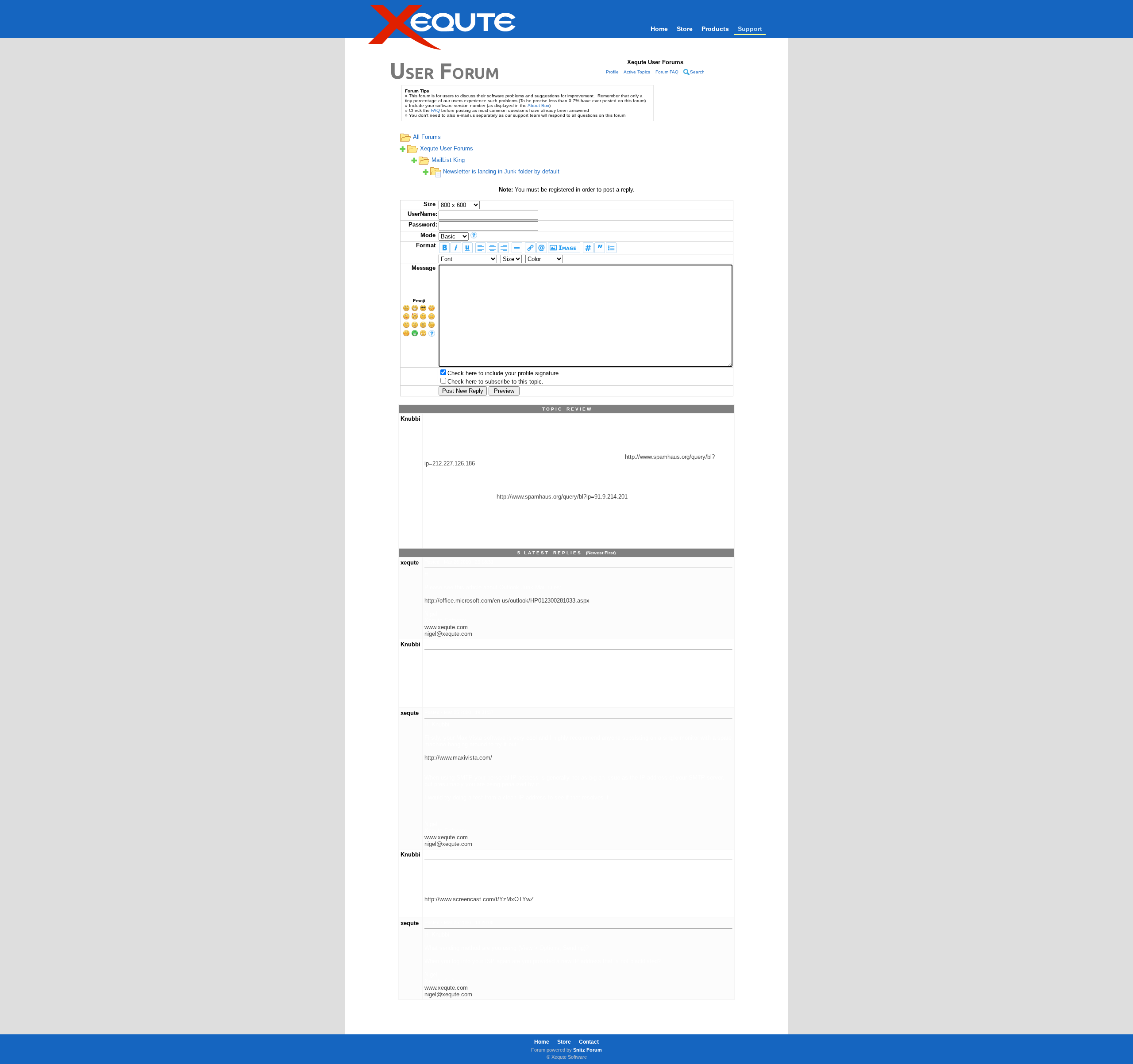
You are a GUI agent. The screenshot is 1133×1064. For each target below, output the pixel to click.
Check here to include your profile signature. (503, 373)
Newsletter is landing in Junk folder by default (501, 171)
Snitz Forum (587, 1049)
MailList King (448, 160)
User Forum (444, 70)
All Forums (427, 137)
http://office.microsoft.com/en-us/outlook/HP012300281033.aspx (507, 600)
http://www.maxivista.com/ (458, 757)
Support (750, 28)
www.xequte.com (446, 627)
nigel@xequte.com (448, 633)
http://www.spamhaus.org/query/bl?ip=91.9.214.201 (562, 496)
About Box (538, 105)
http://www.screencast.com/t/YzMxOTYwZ (479, 899)
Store (685, 28)
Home (659, 28)
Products (715, 28)
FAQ (435, 110)
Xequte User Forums (446, 148)
